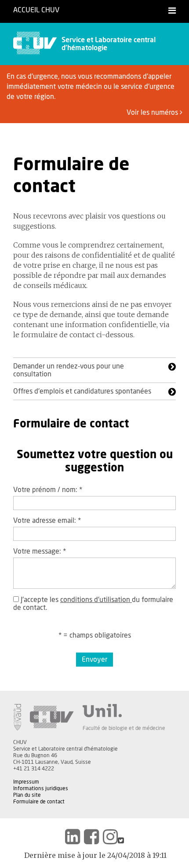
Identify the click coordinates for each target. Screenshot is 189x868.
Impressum (26, 781)
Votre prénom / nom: (47, 489)
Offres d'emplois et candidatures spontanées (82, 391)
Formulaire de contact (39, 801)
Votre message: (39, 551)
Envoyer (94, 659)
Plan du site (27, 795)
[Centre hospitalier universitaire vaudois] (52, 717)
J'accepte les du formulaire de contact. (93, 603)
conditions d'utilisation (96, 599)
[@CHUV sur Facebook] (91, 837)
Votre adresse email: (47, 520)
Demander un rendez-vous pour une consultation (68, 370)
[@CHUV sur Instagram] (110, 837)
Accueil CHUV (36, 10)
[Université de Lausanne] (124, 710)
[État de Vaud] (17, 717)
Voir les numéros (153, 112)
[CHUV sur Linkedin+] (72, 837)
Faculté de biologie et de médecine (124, 728)
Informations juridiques (40, 788)
